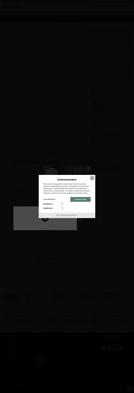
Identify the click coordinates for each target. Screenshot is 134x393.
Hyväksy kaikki (80, 199)
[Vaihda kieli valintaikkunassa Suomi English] (91, 178)
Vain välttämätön (49, 199)
